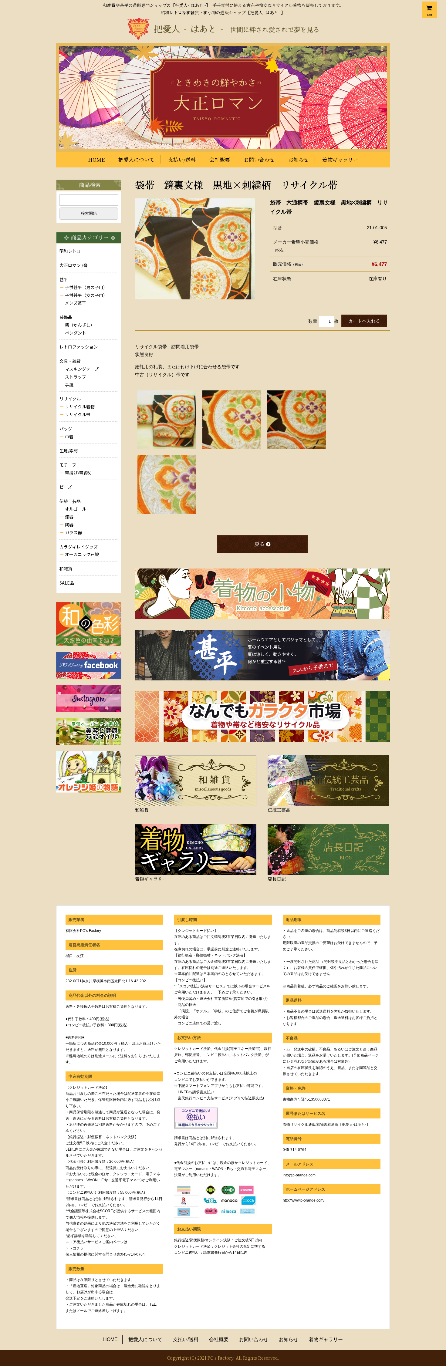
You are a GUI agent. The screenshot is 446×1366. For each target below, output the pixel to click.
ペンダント (75, 333)
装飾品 (65, 317)
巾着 (69, 436)
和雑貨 (65, 568)
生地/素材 (68, 450)
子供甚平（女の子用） (86, 295)
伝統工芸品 (70, 501)
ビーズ (65, 487)
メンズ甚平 (75, 303)
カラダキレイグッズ (78, 547)
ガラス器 (73, 532)
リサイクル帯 (77, 414)
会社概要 (219, 159)
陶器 (69, 524)
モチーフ (67, 465)
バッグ (65, 429)
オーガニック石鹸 (82, 554)
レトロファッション (78, 347)
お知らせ (298, 159)
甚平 (63, 279)
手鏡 (69, 385)
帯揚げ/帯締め (78, 473)
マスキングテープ (82, 369)
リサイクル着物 (80, 406)
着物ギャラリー (340, 159)
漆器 (69, 517)
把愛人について (136, 159)
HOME (96, 159)
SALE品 (66, 583)
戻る (259, 544)
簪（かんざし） (80, 325)
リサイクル (70, 399)
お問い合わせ (259, 159)
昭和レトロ (70, 251)
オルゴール (75, 509)
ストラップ (75, 377)
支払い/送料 (182, 159)
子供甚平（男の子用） (86, 287)
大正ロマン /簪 (73, 265)
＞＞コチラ (75, 1248)
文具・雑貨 (70, 361)
